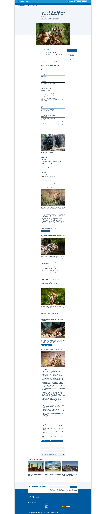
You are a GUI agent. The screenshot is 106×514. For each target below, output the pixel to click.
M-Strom (46, 502)
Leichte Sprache (64, 500)
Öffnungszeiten (70, 52)
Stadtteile (46, 506)
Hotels (46, 504)
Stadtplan (46, 497)
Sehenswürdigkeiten (22, 5)
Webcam (46, 505)
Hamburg (75, 502)
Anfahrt (69, 59)
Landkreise (46, 507)
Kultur (46, 500)
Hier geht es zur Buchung (53, 313)
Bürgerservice (47, 503)
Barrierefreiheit (70, 500)
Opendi (65, 503)
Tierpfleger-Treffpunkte (72, 58)
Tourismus (46, 501)
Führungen (70, 56)
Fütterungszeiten (71, 55)
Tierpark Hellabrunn (29, 5)
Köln (63, 503)
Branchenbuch (69, 1)
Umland (46, 508)
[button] (19, 4)
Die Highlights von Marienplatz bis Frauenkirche (35, 475)
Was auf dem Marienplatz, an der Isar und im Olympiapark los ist (69, 475)
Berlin (72, 502)
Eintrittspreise (70, 54)
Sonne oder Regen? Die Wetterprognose (53, 474)
